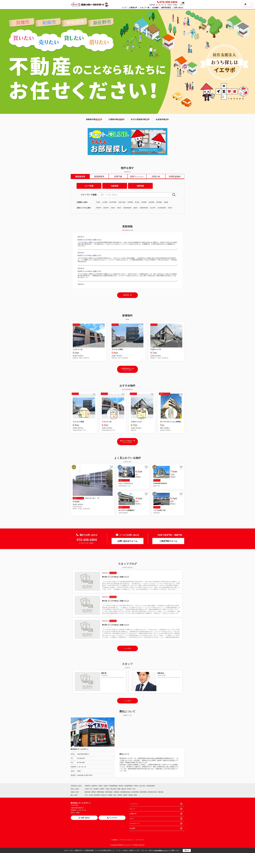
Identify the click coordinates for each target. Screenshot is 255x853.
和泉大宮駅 (121, 202)
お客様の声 (133, 7)
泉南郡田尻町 (144, 208)
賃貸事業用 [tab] (99, 176)
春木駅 (137, 202)
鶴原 (119, 789)
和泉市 (170, 208)
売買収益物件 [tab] (175, 176)
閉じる (187, 850)
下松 (86, 795)
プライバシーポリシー (126, 840)
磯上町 (124, 789)
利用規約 (115, 840)
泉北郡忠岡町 (162, 208)
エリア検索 (88, 186)
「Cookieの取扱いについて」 (161, 850)
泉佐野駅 (151, 202)
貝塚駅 (166, 202)
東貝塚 (130, 795)
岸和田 (120, 795)
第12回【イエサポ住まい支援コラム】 (90, 239)
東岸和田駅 (112, 202)
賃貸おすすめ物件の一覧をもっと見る (127, 441)
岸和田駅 (144, 202)
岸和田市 (98, 208)
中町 (134, 789)
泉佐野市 (106, 208)
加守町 (129, 789)
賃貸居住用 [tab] (80, 176)
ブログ (131, 818)
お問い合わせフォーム (127, 541)
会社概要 (155, 7)
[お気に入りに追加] (101, 327)
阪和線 (94, 792)
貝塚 (135, 795)
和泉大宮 (104, 795)
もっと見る (127, 648)
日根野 (102, 789)
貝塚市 (113, 208)
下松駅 (98, 202)
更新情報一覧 (127, 295)
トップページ (133, 804)
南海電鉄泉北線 (125, 792)
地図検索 (140, 186)
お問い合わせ (178, 7)
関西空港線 (100, 792)
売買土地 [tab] (156, 176)
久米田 (91, 795)
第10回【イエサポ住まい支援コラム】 (90, 271)
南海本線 (88, 792)
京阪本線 (160, 792)
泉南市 (119, 208)
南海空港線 (109, 792)
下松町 (107, 789)
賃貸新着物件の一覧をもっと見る (127, 369)
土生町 (87, 789)
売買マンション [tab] (137, 176)
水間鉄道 (117, 792)
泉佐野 (125, 795)
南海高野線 (143, 792)
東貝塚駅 (159, 202)
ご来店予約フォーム (168, 541)
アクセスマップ (134, 823)
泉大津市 (153, 208)
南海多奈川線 (152, 792)
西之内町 (114, 789)
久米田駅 (104, 202)
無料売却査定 (166, 7)
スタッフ (132, 809)
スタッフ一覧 (144, 7)
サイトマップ (140, 840)
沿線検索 (114, 186)
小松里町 (96, 789)
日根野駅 (130, 202)
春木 (114, 795)
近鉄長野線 (135, 792)
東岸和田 (97, 795)
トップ (124, 7)
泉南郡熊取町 (127, 208)
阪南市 (136, 208)
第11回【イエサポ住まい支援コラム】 (89, 255)
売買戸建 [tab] (118, 176)
